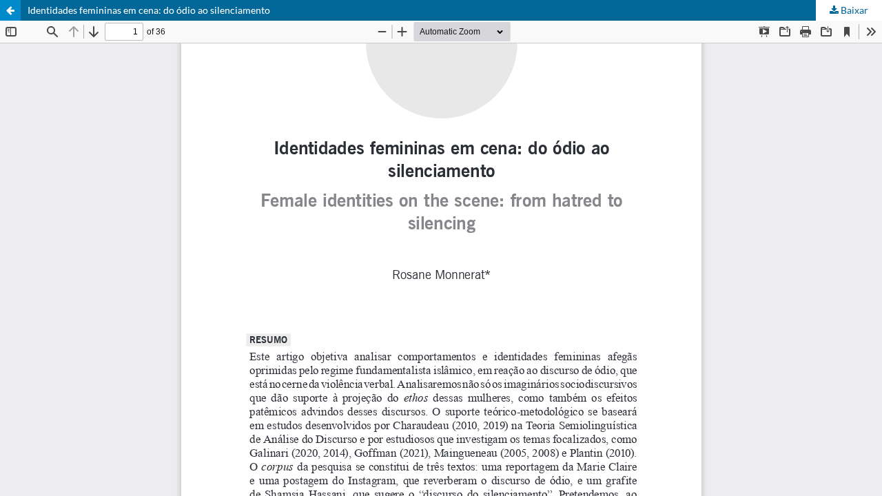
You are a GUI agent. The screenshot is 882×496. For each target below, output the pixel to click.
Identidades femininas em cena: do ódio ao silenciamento (149, 10)
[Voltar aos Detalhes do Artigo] (10, 10)
